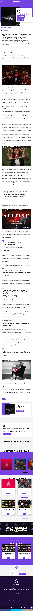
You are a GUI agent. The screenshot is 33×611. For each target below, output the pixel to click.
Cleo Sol (3, 203)
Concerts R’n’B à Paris (20, 599)
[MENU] (1, 1)
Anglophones (15, 456)
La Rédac (6, 30)
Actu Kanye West (11, 600)
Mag (30, 1)
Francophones (23, 456)
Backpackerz (16, 1)
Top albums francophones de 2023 (28, 598)
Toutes (8, 456)
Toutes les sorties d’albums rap (4, 602)
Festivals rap (18, 600)
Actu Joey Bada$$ (11, 599)
